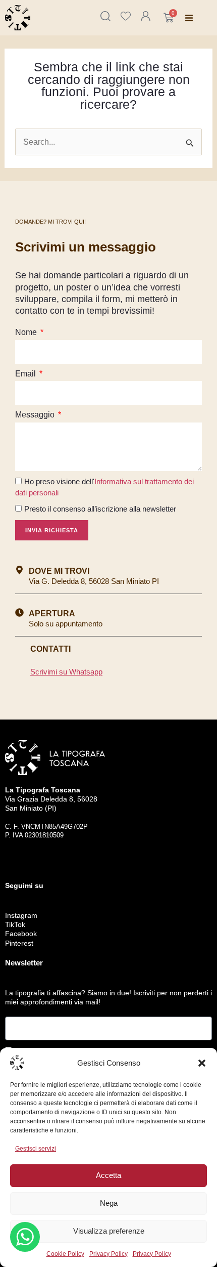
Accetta (108, 1175)
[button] (202, 1063)
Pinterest (19, 943)
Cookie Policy (65, 1253)
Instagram (21, 915)
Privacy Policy (108, 1253)
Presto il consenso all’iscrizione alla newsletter (100, 508)
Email (26, 373)
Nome (27, 332)
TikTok (15, 924)
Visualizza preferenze (108, 1231)
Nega (109, 1203)
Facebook (21, 934)
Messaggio (36, 414)
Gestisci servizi (35, 1148)
